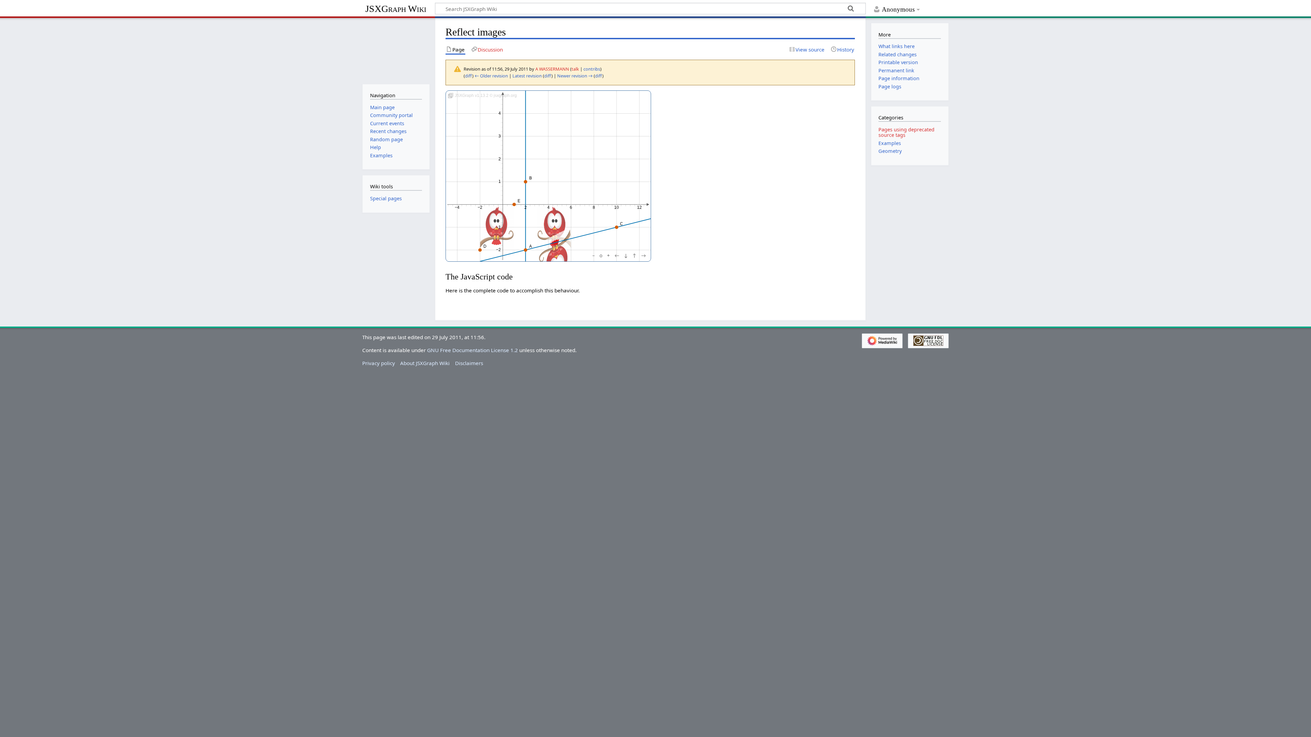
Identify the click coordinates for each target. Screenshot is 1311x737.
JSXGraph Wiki (395, 8)
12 (639, 207)
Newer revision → (575, 76)
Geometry (890, 151)
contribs (591, 69)
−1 (498, 227)
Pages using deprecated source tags (906, 132)
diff (468, 76)
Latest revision (527, 76)
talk (575, 69)
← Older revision (491, 76)
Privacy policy (378, 363)
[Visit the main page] (395, 50)
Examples (889, 143)
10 (616, 207)
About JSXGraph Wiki (425, 363)
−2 (480, 207)
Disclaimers (469, 363)
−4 (457, 207)
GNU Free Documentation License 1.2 (472, 350)
